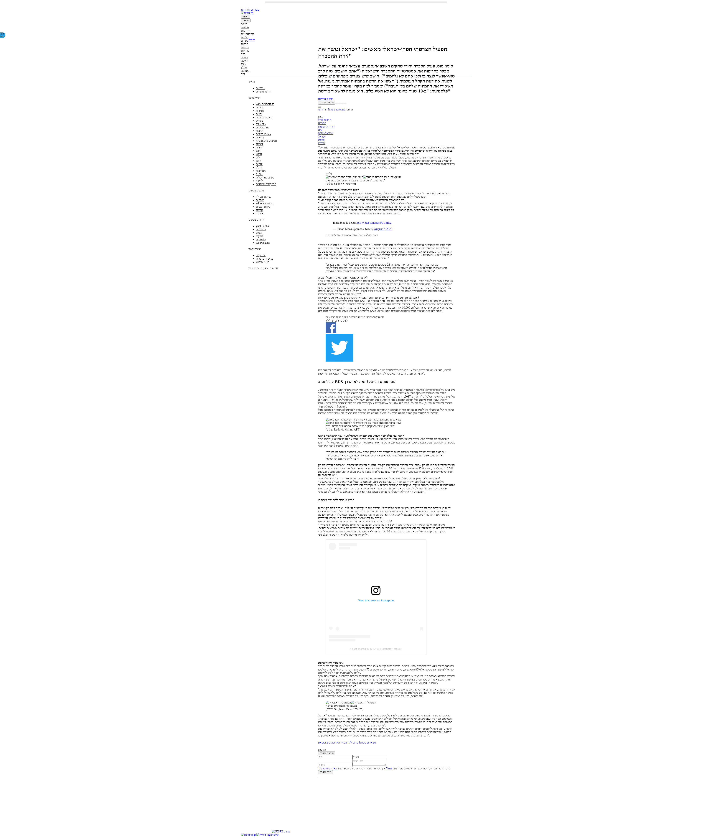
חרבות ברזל (324, 119)
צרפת (321, 139)
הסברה (322, 123)
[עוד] (319, 107)
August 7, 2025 (383, 229)
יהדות (251, 40)
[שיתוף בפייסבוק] (339, 103)
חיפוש (245, 16)
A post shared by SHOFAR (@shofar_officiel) (376, 648)
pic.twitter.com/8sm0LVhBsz (374, 222)
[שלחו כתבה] (345, 103)
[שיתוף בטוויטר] (342, 103)
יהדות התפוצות (326, 126)
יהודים (321, 143)
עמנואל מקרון (325, 133)
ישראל (322, 136)
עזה (320, 129)
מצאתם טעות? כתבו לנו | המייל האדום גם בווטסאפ (347, 742)
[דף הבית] (247, 12)
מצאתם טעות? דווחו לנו (331, 109)
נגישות (246, 20)
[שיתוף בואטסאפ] (336, 103)
